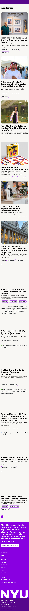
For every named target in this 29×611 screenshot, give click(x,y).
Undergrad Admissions (8, 602)
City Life (15, 177)
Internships (4, 49)
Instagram (4, 559)
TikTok (3, 570)
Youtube (3, 567)
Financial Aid (5, 604)
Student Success (6, 609)
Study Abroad (5, 96)
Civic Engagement (6, 428)
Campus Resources (6, 177)
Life (2, 550)
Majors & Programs (14, 49)
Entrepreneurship (6, 340)
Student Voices (5, 52)
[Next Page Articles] (27, 516)
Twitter (3, 562)
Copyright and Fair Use (8, 582)
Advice (3, 555)
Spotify (3, 572)
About (3, 577)
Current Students (17, 382)
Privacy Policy (5, 580)
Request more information (9, 545)
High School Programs (8, 607)
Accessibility (5, 585)
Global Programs (6, 216)
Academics (4, 553)
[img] (14, 23)
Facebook (4, 565)
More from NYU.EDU (7, 600)
